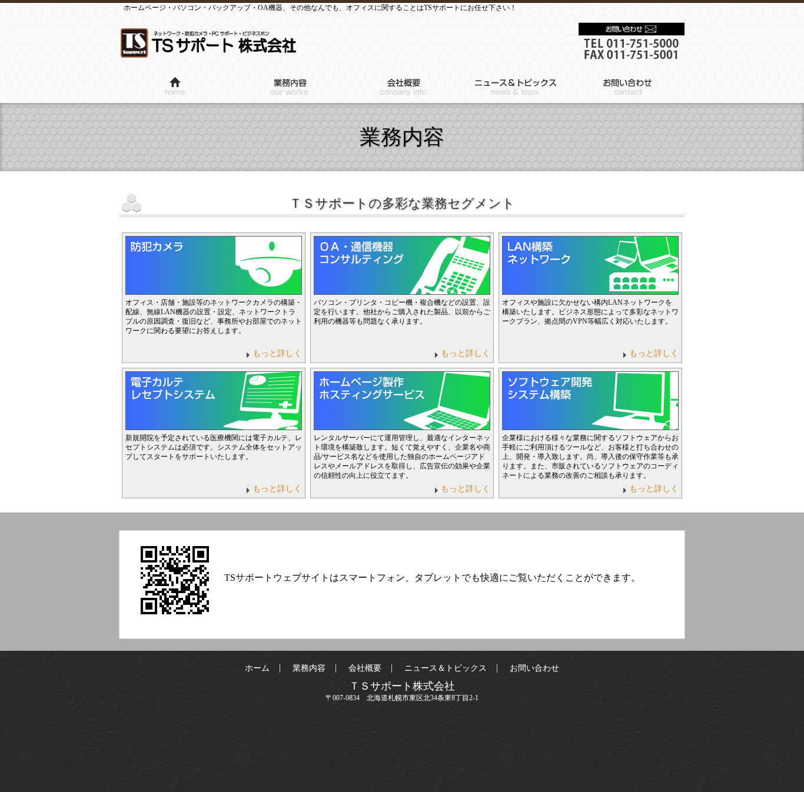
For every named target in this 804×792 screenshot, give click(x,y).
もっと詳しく (277, 353)
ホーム (175, 88)
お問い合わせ (628, 88)
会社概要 (402, 88)
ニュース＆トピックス (515, 88)
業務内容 (288, 88)
